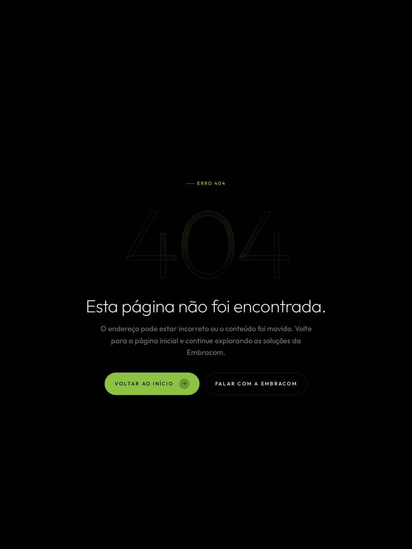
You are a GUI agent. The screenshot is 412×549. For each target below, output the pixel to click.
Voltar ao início (144, 384)
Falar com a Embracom (256, 384)
